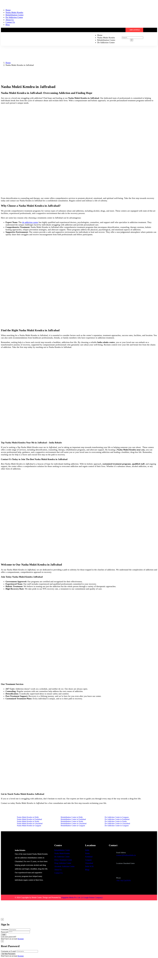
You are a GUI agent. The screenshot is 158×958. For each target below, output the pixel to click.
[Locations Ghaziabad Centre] (111, 866)
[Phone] (111, 878)
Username (4, 930)
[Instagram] (133, 897)
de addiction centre (30, 222)
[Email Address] (111, 853)
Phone (118, 878)
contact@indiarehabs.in (126, 855)
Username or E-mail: (8, 951)
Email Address (121, 852)
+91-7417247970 (123, 880)
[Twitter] (120, 897)
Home (8, 62)
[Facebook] (127, 897)
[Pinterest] (140, 897)
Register (21, 939)
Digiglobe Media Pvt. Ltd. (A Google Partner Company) (82, 897)
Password (4, 932)
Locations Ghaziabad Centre (125, 863)
